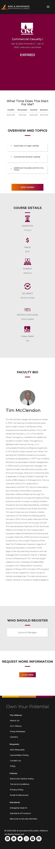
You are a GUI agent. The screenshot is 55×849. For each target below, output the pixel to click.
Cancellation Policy (19, 755)
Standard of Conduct (20, 813)
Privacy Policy (16, 789)
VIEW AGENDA (27, 187)
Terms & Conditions (19, 784)
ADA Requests (17, 749)
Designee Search (18, 808)
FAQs (12, 766)
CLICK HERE (27, 675)
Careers (14, 737)
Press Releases (17, 731)
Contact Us (15, 760)
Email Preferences (19, 795)
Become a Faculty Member (23, 819)
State (32, 297)
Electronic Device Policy (22, 778)
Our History (15, 726)
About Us (14, 720)
